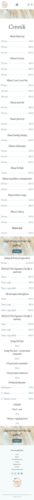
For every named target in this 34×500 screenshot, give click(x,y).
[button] (17, 5)
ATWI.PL (19, 496)
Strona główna (17, 450)
